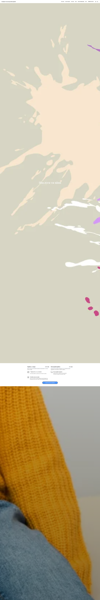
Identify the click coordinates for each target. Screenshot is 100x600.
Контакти (72, 1)
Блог (86, 1)
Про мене (62, 1)
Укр (95, 1)
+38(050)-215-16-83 (91, 1)
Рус (97, 1)
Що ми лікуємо (67, 1)
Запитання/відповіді (81, 1)
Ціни (76, 1)
